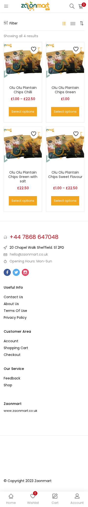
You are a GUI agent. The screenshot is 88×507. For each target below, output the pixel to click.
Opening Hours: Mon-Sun (31, 261)
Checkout (12, 354)
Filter (14, 23)
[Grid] (64, 23)
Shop (8, 385)
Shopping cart (16, 347)
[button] (80, 6)
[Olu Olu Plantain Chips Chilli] (23, 60)
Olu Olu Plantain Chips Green (65, 89)
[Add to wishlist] (34, 50)
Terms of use (15, 310)
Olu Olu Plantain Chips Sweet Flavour (65, 174)
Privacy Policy (15, 317)
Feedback (12, 378)
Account (11, 341)
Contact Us (13, 297)
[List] (72, 23)
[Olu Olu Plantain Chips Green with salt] (23, 145)
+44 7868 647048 (34, 237)
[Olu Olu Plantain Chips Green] (65, 60)
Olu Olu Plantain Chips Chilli (23, 89)
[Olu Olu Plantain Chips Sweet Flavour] (65, 145)
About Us (11, 303)
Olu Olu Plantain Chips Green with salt (22, 176)
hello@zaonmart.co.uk (29, 254)
